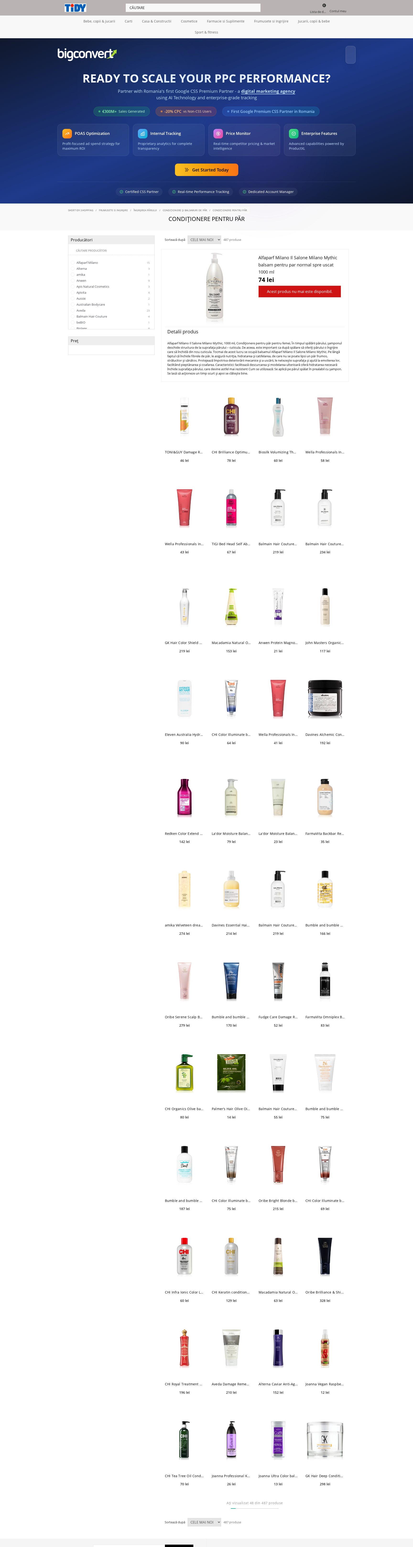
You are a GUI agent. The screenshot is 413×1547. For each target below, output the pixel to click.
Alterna (113, 264)
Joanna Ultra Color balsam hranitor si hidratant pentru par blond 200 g (278, 1471)
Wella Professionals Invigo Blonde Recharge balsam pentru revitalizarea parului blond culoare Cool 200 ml (325, 448)
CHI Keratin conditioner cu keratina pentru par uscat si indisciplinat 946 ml (231, 1288)
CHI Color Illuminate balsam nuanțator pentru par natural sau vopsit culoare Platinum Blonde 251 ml (231, 730)
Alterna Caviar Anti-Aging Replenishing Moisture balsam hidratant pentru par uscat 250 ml (278, 1379)
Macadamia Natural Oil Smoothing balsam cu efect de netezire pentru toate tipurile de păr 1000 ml (231, 638)
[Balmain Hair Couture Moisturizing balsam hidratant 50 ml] (278, 1069)
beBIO (113, 318)
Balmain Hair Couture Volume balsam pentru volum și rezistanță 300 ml (325, 539)
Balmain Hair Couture (113, 312)
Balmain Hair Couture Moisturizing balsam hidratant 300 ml (278, 921)
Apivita (113, 288)
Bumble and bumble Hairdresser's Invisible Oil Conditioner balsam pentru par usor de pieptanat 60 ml (325, 1104)
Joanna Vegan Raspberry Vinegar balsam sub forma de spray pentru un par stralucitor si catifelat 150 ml (325, 1379)
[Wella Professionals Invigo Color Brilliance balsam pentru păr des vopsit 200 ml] (184, 504)
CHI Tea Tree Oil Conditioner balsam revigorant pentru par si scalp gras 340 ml (184, 1471)
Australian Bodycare (113, 300)
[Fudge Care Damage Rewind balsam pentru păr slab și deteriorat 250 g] (278, 977)
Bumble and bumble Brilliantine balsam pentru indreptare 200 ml (231, 1012)
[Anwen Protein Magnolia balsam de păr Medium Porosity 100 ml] (278, 603)
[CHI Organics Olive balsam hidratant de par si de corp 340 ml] (184, 1069)
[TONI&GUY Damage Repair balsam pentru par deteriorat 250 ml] (184, 413)
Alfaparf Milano (113, 258)
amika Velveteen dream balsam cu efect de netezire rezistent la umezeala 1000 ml (184, 921)
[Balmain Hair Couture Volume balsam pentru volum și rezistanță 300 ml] (325, 504)
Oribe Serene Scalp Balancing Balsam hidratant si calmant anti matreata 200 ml (184, 1012)
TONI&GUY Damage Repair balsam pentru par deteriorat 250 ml (184, 448)
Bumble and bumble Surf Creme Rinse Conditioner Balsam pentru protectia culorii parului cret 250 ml (184, 1196)
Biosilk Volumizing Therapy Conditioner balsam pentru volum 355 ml (278, 448)
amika (113, 270)
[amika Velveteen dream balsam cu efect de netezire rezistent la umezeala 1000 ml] (184, 886)
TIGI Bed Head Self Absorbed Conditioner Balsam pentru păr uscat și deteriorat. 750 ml (231, 539)
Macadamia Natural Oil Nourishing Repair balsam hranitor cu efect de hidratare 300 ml (278, 1288)
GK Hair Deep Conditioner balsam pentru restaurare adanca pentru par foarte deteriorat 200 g (325, 1471)
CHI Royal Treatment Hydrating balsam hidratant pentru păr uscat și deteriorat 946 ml (184, 1379)
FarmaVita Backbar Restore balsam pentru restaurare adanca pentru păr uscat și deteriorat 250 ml (325, 829)
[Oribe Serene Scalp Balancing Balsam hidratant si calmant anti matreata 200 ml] (184, 977)
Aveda (113, 306)
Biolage (113, 324)
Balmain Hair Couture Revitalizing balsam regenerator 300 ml (278, 539)
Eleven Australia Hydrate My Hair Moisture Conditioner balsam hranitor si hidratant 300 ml (184, 730)
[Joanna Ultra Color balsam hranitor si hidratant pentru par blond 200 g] (278, 1436)
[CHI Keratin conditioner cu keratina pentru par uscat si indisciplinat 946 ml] (231, 1253)
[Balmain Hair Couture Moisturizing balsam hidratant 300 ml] (278, 886)
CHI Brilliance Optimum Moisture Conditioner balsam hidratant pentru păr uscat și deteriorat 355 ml (231, 448)
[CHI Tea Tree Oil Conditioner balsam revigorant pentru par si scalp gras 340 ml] (184, 1436)
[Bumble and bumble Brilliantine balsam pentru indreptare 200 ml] (231, 977)
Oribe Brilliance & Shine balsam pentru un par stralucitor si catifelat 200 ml (325, 1288)
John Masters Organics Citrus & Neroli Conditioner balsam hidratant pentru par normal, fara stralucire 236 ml (325, 638)
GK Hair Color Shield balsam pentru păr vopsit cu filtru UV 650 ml (184, 638)
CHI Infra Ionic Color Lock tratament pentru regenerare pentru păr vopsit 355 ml (184, 1288)
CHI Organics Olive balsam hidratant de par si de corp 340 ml (184, 1104)
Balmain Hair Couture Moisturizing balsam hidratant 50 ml (278, 1104)
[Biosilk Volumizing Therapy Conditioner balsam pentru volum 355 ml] (278, 413)
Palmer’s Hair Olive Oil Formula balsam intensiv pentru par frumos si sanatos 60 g (231, 1104)
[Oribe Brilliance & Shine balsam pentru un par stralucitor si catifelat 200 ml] (325, 1253)
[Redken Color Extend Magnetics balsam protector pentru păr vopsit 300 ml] (184, 794)
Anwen (113, 276)
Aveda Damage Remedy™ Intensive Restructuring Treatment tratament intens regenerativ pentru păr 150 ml (231, 1379)
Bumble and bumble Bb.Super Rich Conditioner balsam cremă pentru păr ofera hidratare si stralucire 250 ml (325, 921)
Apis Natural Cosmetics (113, 282)
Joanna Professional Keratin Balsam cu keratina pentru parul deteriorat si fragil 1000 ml (231, 1471)
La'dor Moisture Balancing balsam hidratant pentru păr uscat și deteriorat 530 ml (231, 829)
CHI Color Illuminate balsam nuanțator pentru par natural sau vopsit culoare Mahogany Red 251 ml (325, 1196)
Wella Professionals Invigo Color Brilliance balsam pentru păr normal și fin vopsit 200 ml (278, 730)
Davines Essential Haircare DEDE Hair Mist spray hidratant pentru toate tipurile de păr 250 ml (231, 921)
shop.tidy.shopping (80, 206)
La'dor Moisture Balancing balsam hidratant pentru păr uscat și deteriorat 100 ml (278, 829)
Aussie (113, 294)
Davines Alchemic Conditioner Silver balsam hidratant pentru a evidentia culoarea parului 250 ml (325, 730)
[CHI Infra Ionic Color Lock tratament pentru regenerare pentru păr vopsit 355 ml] (184, 1253)
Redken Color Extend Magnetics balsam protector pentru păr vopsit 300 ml (184, 829)
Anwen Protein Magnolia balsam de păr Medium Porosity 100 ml (278, 638)
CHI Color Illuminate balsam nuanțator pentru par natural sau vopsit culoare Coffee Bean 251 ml (231, 1196)
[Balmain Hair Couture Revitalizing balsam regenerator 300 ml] (278, 504)
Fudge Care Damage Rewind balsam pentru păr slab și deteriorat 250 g (278, 1012)
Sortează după (175, 235)
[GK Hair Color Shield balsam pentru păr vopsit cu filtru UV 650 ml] (184, 603)
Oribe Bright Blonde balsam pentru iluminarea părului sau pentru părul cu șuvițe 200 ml (278, 1196)
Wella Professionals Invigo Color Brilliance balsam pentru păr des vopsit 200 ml (184, 539)
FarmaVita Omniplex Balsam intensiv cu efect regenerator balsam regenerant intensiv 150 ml (325, 1012)
